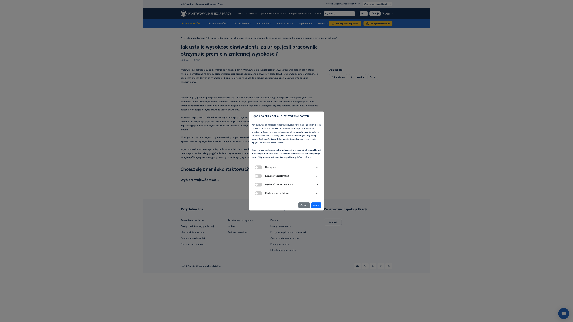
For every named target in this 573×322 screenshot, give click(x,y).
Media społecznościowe (277, 193)
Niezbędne (270, 167)
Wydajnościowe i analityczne (279, 185)
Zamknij (304, 205)
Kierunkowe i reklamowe (277, 176)
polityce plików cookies (298, 157)
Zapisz (316, 205)
